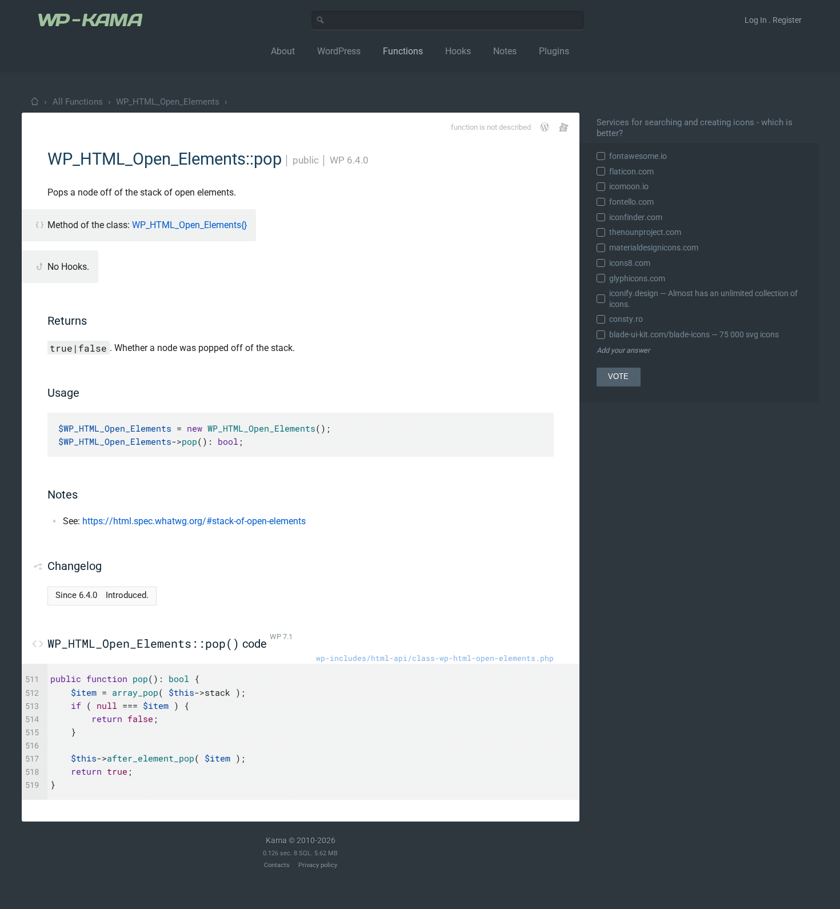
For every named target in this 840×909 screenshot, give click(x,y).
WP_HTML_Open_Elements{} (189, 225)
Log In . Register (773, 20)
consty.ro (626, 319)
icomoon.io (629, 186)
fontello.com (631, 201)
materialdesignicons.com (653, 247)
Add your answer (623, 350)
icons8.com (629, 263)
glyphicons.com (637, 278)
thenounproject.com (645, 232)
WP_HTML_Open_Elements (167, 102)
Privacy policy (317, 865)
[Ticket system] (564, 127)
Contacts (277, 865)
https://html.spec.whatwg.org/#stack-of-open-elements (194, 521)
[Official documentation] (544, 127)
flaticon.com (631, 171)
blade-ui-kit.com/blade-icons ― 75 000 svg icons (694, 334)
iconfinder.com (635, 217)
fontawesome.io (638, 156)
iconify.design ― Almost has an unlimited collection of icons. (703, 298)
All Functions (78, 102)
